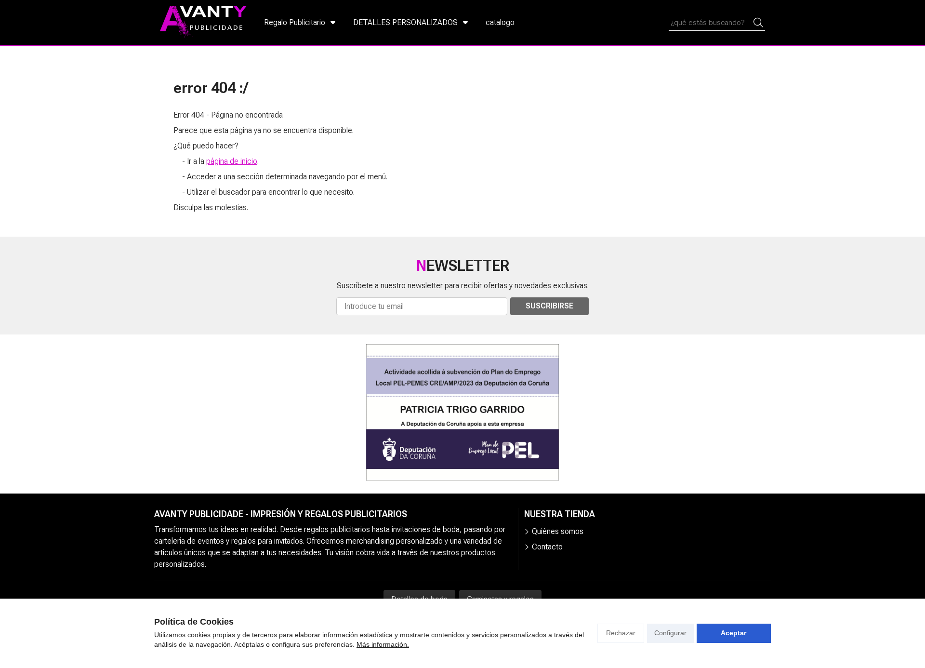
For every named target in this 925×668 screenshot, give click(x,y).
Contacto (547, 546)
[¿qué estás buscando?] (717, 22)
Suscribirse (549, 305)
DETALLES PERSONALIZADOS (405, 22)
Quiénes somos (557, 531)
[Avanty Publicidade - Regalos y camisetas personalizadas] (203, 23)
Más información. (383, 644)
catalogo (500, 22)
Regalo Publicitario (294, 22)
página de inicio (231, 161)
